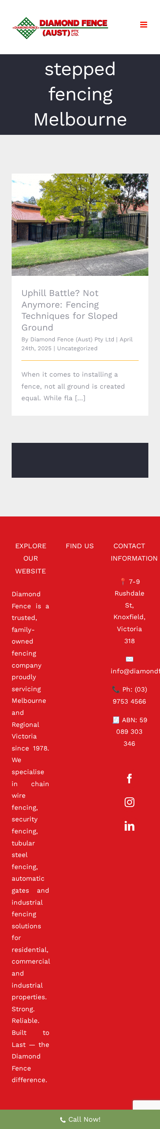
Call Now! (84, 1119)
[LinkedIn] (129, 826)
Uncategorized (77, 348)
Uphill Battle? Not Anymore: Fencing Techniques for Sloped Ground (69, 214)
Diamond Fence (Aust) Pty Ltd (72, 339)
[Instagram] (129, 802)
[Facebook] (129, 778)
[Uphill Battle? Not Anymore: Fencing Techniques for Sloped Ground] (80, 225)
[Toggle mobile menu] (144, 25)
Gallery (90, 214)
